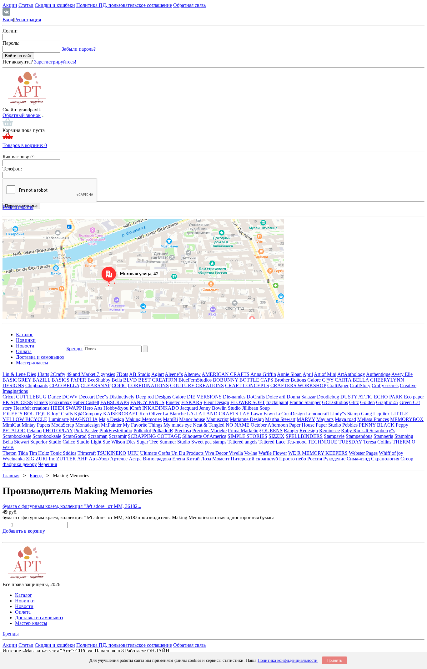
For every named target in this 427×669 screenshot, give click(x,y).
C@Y (328, 380)
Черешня (47, 464)
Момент (220, 458)
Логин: (10, 30)
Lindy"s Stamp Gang (351, 413)
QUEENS (272, 430)
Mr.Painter (111, 425)
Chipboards (36, 385)
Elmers (41, 402)
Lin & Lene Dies (19, 374)
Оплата (24, 351)
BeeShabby (99, 380)
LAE (244, 413)
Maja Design (111, 419)
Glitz (354, 402)
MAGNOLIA (84, 419)
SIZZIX (276, 436)
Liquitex (381, 413)
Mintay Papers (36, 425)
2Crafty (57, 374)
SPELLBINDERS (304, 436)
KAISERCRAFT (120, 413)
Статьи (25, 5)
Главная (11, 475)
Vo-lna (250, 453)
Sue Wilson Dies (119, 441)
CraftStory (360, 385)
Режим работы (18, 207)
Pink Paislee (86, 430)
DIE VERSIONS (204, 396)
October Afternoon (269, 425)
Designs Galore (170, 396)
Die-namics (234, 396)
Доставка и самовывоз (40, 357)
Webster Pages (363, 453)
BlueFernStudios (195, 380)
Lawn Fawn (263, 413)
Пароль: (11, 43)
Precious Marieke (209, 430)
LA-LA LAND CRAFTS (212, 413)
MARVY (306, 419)
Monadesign (87, 425)
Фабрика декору (20, 464)
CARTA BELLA (352, 380)
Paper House (301, 425)
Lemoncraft (317, 413)
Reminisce (329, 430)
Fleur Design (216, 402)
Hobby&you (115, 408)
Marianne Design (247, 419)
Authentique (378, 374)
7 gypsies (106, 374)
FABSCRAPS (114, 402)
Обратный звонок (22, 115)
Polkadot (142, 430)
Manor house (192, 419)
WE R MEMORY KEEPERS (318, 453)
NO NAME (237, 425)
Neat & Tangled (208, 425)
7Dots (122, 374)
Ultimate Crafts (155, 453)
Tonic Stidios (63, 453)
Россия (314, 458)
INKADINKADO (160, 408)
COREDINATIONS (148, 385)
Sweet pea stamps (208, 441)
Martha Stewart (280, 419)
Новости (25, 345)
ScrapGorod (75, 436)
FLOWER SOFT (247, 402)
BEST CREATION (157, 380)
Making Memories (143, 419)
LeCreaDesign (290, 413)
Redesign (308, 430)
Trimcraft (87, 453)
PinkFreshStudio (115, 430)
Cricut (9, 396)
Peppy (402, 425)
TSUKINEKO (111, 453)
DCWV (70, 396)
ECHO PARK (388, 396)
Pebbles (350, 425)
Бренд (36, 475)
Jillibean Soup (256, 408)
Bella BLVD (124, 380)
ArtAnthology (351, 374)
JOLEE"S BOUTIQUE (26, 413)
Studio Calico (62, 441)
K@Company (88, 413)
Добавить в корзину (24, 531)
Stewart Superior (30, 441)
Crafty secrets (385, 385)
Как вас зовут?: (19, 156)
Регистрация (27, 19)
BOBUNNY (225, 380)
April (308, 374)
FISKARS (191, 402)
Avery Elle (402, 374)
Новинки (26, 340)
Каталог (24, 334)
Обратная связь (189, 5)
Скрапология (385, 458)
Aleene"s (174, 374)
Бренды (74, 348)
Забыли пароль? (79, 49)
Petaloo (34, 430)
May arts (325, 419)
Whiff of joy (391, 453)
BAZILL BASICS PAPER (59, 380)
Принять (334, 660)
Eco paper (414, 396)
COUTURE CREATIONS (197, 385)
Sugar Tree (147, 441)
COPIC (119, 385)
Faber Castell (86, 402)
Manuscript (217, 419)
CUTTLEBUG (31, 396)
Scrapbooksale (17, 436)
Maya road (345, 419)
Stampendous (359, 436)
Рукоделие (334, 458)
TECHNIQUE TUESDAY (335, 441)
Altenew (192, 374)
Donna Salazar (301, 396)
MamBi (170, 419)
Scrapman (98, 436)
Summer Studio (174, 441)
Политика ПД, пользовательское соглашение (124, 5)
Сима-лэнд (358, 458)
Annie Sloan (289, 374)
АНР (82, 458)
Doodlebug (328, 396)
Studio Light (89, 441)
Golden (367, 402)
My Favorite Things (142, 425)
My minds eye (177, 425)
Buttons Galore (306, 380)
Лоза (206, 458)
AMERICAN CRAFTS (225, 374)
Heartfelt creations (31, 408)
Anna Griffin (263, 374)
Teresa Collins (377, 441)
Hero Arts (92, 408)
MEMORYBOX (407, 419)
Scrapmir (118, 436)
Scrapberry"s (382, 430)
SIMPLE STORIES (247, 436)
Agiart (157, 374)
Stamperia (383, 436)
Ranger (291, 430)
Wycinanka (14, 458)
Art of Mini (325, 374)
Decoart (87, 396)
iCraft (135, 408)
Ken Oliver (151, 413)
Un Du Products (188, 453)
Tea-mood (297, 441)
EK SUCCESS (18, 402)
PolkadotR (162, 430)
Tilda (23, 453)
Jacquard (189, 408)
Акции (10, 5)
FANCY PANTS (147, 402)
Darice (54, 396)
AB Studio (139, 374)
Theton (10, 453)
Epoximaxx (60, 402)
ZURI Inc (45, 458)
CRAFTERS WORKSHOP (298, 385)
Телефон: (12, 168)
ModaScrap (62, 425)
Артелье (119, 458)
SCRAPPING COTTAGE (154, 436)
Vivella (236, 453)
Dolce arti (275, 396)
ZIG (30, 458)
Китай (193, 458)
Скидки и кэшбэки (55, 5)
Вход (8, 19)
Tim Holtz (39, 453)
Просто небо (292, 458)
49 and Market (82, 374)
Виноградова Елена (164, 458)
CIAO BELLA (64, 385)
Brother (281, 380)
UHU (133, 453)
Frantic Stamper (305, 402)
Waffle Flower (273, 453)
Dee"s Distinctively (115, 396)
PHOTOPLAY (58, 430)
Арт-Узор (99, 458)
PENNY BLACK (376, 425)
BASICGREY (17, 380)
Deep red (145, 396)
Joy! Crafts (62, 413)
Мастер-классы (32, 362)
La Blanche (174, 413)
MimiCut (11, 425)
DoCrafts (256, 396)
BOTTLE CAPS (256, 380)
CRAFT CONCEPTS (247, 385)
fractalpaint (277, 402)
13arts (43, 374)
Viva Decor (217, 453)
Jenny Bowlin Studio (220, 408)
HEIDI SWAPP (66, 408)
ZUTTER (66, 458)
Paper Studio (328, 425)
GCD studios (335, 402)
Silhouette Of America (204, 436)
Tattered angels (242, 441)
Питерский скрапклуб (254, 458)
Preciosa (182, 430)
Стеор (406, 458)
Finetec (173, 402)
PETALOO (14, 430)
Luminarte (58, 419)
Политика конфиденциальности (288, 660)
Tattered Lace (272, 441)
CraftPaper (338, 385)
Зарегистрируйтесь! (55, 61)
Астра (135, 458)
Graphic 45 (387, 402)
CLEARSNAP (95, 385)
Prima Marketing (244, 430)
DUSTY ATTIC (356, 396)
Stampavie (334, 436)
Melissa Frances (373, 419)
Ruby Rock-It (355, 430)
